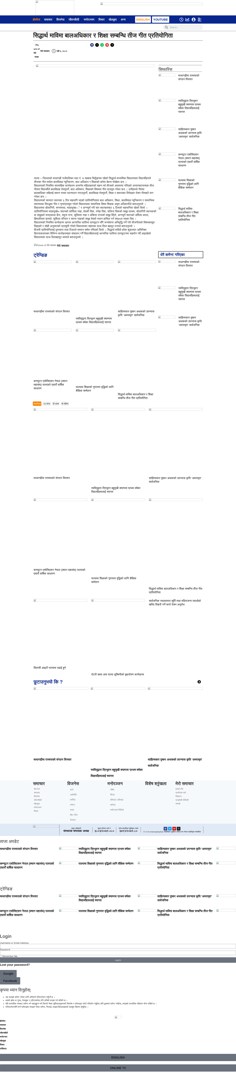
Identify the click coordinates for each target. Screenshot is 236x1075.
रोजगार (73, 820)
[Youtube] (174, 828)
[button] (92, 45)
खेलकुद (37, 804)
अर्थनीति (73, 795)
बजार (72, 810)
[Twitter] (170, 828)
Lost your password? (15, 964)
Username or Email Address (14, 943)
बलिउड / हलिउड (116, 800)
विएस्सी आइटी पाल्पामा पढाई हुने (50, 667)
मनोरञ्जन (37, 807)
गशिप (112, 789)
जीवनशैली (38, 800)
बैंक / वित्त (74, 815)
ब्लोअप (112, 805)
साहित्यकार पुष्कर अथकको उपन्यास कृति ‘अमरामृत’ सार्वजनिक (190, 133)
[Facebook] (165, 828)
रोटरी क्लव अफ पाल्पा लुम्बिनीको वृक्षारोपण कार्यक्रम (117, 674)
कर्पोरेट (73, 800)
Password (5, 949)
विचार (36, 811)
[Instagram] (178, 828)
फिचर (112, 795)
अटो (71, 789)
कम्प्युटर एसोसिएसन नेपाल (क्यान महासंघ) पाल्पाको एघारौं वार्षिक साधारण (50, 384)
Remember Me (9, 956)
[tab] (37, 403)
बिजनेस (37, 796)
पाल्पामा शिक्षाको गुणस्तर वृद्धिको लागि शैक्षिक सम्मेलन (188, 184)
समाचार (37, 792)
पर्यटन (72, 805)
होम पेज (37, 789)
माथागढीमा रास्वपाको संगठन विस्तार (52, 311)
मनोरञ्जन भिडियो (117, 810)
